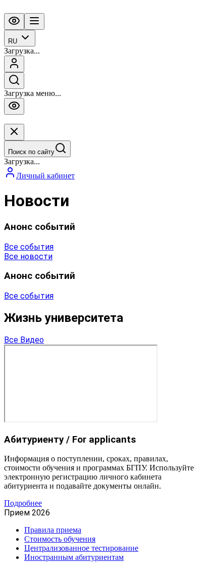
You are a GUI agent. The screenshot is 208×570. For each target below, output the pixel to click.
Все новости (28, 256)
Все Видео (24, 340)
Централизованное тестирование (81, 548)
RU (12, 41)
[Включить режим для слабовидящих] (14, 21)
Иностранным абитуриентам (74, 557)
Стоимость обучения (59, 539)
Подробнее (23, 503)
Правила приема (52, 530)
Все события (29, 247)
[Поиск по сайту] (14, 80)
